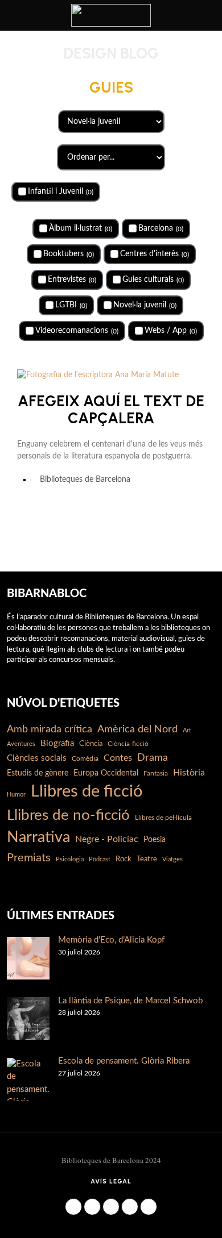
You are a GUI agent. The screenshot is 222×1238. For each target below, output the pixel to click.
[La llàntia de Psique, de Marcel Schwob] (28, 1018)
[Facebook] (73, 1206)
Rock (123, 859)
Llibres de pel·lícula (163, 817)
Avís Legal (111, 1181)
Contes (118, 757)
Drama (152, 757)
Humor (16, 794)
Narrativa (38, 837)
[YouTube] (129, 1206)
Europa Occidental (105, 773)
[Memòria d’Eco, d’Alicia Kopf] (28, 958)
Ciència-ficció (128, 743)
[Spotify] (148, 1206)
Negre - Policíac (106, 839)
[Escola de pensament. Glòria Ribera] (28, 1079)
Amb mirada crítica (49, 729)
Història (189, 772)
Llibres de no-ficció (68, 815)
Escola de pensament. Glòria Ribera (124, 1061)
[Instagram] (92, 1206)
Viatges (172, 859)
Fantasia (155, 773)
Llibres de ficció (86, 791)
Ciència (90, 744)
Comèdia (85, 758)
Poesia (154, 840)
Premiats (29, 858)
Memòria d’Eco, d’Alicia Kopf (111, 940)
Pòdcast (99, 859)
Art (187, 730)
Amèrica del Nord (137, 729)
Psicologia (70, 859)
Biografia (57, 743)
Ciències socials (37, 758)
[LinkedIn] (111, 1206)
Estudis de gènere (37, 773)
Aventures (21, 744)
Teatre (147, 859)
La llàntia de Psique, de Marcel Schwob (130, 1001)
